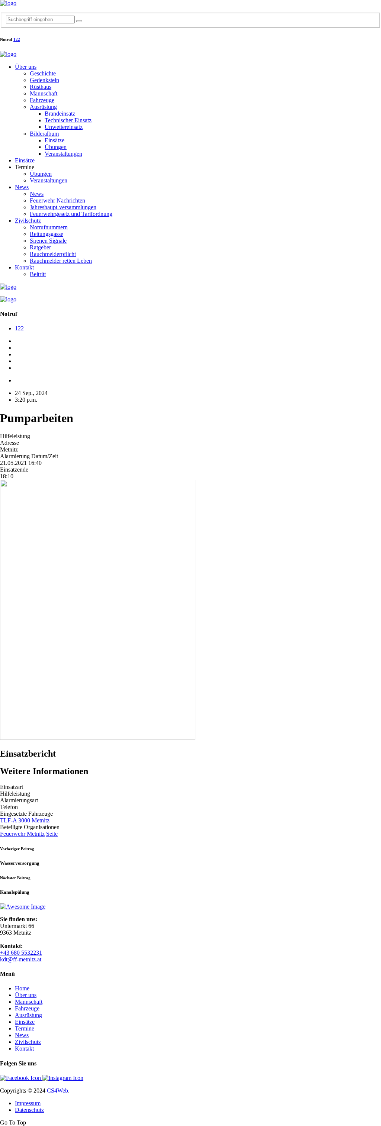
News (22, 187)
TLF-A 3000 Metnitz (24, 820)
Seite (52, 834)
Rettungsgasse (46, 234)
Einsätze (54, 140)
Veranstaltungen (63, 154)
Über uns (25, 67)
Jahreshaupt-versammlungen (63, 207)
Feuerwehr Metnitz (22, 834)
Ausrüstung (43, 107)
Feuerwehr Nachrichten (57, 200)
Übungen (56, 147)
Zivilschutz (28, 220)
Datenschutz (29, 1110)
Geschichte (43, 73)
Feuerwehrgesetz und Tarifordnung (71, 214)
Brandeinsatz (60, 113)
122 (16, 39)
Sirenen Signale (48, 240)
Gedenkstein (44, 80)
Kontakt (24, 267)
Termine (24, 1028)
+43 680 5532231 (21, 952)
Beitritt (38, 274)
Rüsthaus (40, 87)
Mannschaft (43, 93)
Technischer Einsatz (68, 120)
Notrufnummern (49, 227)
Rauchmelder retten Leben (61, 261)
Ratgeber (40, 247)
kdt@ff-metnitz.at (20, 959)
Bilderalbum (44, 133)
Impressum (28, 1103)
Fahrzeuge (42, 100)
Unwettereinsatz (64, 127)
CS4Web (57, 1090)
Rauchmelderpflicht (53, 254)
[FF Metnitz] (8, 3)
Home (22, 988)
